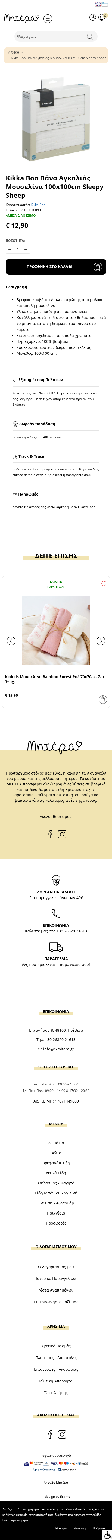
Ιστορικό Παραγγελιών (56, 1278)
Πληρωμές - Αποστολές (56, 1357)
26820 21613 (48, 393)
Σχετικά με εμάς (56, 1346)
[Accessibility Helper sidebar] (107, 1535)
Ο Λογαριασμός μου (56, 1266)
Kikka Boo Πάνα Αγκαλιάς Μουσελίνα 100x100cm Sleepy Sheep (58, 58)
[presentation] (11, 641)
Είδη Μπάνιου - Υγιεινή (56, 1193)
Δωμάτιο (56, 1142)
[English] (98, 4)
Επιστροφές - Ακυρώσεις (56, 1369)
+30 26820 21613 (72, 931)
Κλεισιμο (61, 1528)
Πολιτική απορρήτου (16, 1520)
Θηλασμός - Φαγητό (56, 1183)
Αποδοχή (80, 1528)
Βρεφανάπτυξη (56, 1162)
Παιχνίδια (56, 1213)
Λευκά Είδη (56, 1172)
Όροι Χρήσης (56, 1392)
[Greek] (104, 4)
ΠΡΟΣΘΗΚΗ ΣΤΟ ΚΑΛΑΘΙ (50, 266)
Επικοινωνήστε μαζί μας (56, 1301)
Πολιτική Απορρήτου (56, 1381)
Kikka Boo (38, 204)
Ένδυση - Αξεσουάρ (56, 1203)
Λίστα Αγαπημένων (56, 1290)
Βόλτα (56, 1152)
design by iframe (57, 1496)
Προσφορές (56, 1223)
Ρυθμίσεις (99, 1528)
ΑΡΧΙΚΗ (13, 52)
